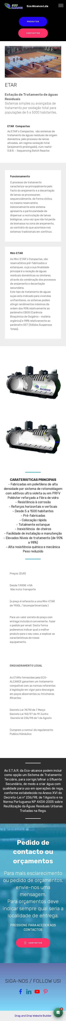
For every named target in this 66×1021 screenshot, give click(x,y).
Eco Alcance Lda (37, 6)
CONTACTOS (33, 33)
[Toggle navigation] (60, 5)
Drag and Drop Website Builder (33, 1015)
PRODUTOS (33, 21)
